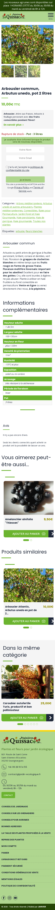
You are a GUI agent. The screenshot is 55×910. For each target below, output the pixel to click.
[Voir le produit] (50, 717)
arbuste (20, 231)
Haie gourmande (22, 221)
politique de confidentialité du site (24, 168)
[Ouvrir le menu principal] (51, 15)
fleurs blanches (34, 231)
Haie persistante (26, 217)
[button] (50, 45)
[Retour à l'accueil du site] (13, 18)
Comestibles (30, 210)
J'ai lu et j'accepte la (24, 168)
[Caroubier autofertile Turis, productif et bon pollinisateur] (27, 682)
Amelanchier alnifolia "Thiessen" (19, 521)
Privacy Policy (21, 187)
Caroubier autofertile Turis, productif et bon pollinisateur (17, 707)
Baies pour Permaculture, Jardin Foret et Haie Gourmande (26, 214)
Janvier (42, 906)
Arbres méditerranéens (29, 203)
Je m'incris (25, 179)
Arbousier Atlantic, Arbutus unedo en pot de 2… (21, 610)
